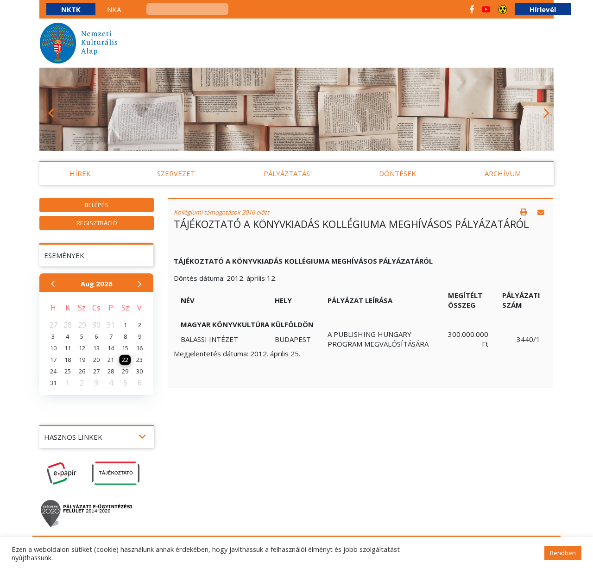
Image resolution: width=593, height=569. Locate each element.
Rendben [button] (563, 553)
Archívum (503, 173)
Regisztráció (96, 223)
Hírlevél (543, 9)
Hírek (80, 173)
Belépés (96, 205)
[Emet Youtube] (486, 9)
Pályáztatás (287, 173)
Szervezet (176, 173)
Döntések (397, 173)
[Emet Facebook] (472, 9)
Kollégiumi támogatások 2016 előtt (221, 212)
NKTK (71, 9)
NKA (114, 9)
